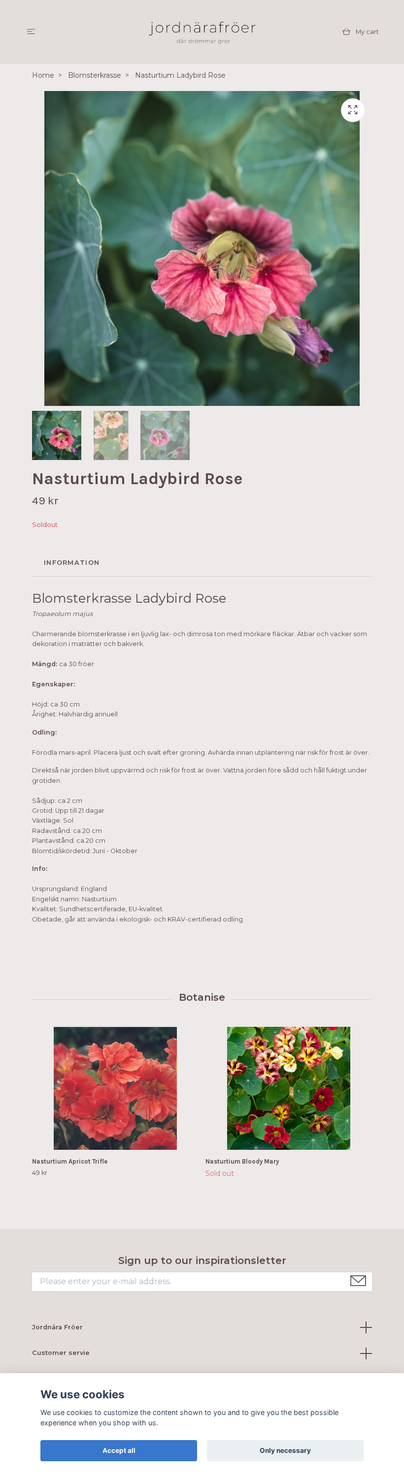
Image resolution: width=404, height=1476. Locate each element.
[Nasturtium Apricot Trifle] (115, 1088)
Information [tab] (72, 562)
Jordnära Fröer (57, 1327)
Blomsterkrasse (94, 75)
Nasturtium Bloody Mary (242, 1161)
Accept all (118, 1450)
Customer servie (61, 1352)
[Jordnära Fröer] (202, 32)
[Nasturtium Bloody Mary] (288, 1088)
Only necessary (285, 1450)
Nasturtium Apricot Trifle (69, 1161)
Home (43, 75)
